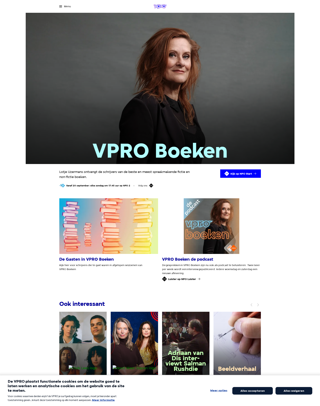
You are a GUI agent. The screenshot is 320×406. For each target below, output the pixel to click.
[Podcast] (151, 186)
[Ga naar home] (160, 6)
